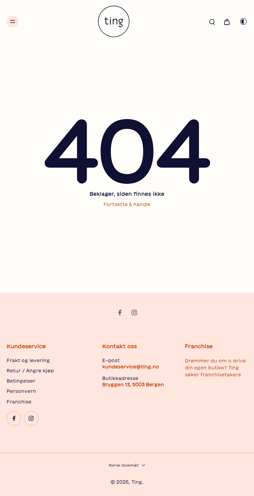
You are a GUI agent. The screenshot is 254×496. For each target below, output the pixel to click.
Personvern (21, 391)
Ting (136, 482)
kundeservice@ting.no (130, 366)
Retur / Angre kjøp (30, 370)
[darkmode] (241, 21)
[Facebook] (119, 312)
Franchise (19, 401)
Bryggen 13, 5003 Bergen (133, 384)
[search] (212, 21)
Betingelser (21, 381)
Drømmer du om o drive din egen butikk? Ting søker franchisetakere (215, 367)
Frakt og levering (28, 360)
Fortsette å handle (127, 204)
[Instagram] (134, 312)
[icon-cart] (226, 21)
